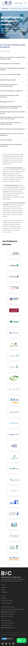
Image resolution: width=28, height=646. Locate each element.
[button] (18, 3)
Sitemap (4, 598)
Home (3, 585)
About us (4, 587)
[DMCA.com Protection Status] (7, 639)
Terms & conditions (7, 601)
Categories (4, 8)
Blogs (3, 590)
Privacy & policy (6, 603)
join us (3, 596)
